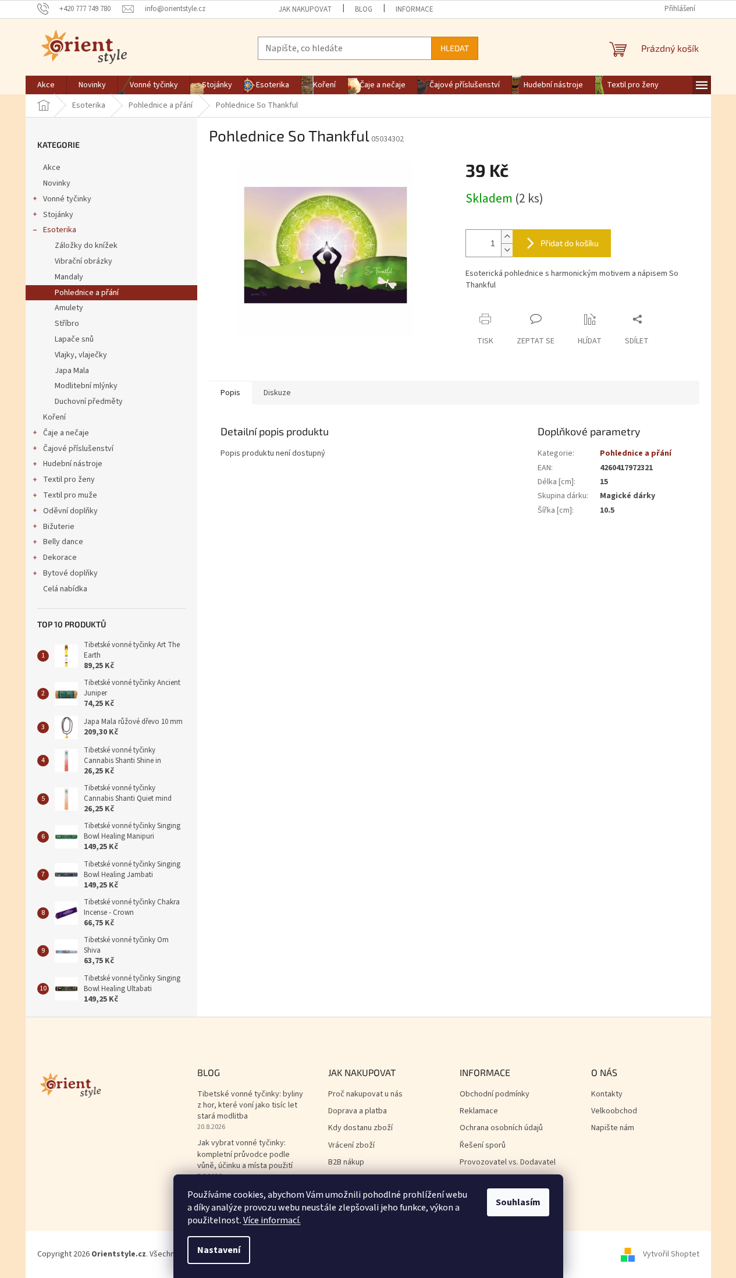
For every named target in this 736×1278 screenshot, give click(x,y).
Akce (52, 167)
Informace (414, 9)
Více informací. (272, 1220)
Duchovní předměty (89, 401)
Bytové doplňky (70, 573)
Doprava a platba (357, 1111)
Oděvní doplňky (70, 511)
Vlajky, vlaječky (81, 355)
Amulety (69, 308)
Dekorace (60, 557)
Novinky (56, 183)
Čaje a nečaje (66, 433)
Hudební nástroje (72, 464)
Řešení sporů (483, 1145)
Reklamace (479, 1111)
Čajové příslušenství (78, 449)
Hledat (454, 48)
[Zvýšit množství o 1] (507, 236)
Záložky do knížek (86, 245)
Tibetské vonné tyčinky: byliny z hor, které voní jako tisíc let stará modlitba (250, 1106)
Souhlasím (518, 1202)
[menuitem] (46, 85)
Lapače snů (74, 339)
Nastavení (218, 1250)
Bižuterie (58, 526)
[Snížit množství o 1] (507, 250)
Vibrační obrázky (83, 261)
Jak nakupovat (305, 9)
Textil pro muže (70, 495)
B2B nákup (346, 1162)
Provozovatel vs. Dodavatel (508, 1162)
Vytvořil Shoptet (671, 1254)
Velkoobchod (614, 1111)
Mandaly (69, 277)
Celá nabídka (65, 589)
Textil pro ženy (69, 479)
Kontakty (607, 1094)
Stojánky (58, 215)
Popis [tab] (230, 393)
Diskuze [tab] (277, 393)
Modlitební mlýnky (86, 386)
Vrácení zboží (351, 1145)
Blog (363, 9)
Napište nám (612, 1128)
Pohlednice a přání (87, 293)
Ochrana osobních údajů (501, 1128)
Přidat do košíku (570, 243)
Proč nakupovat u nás (365, 1094)
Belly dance (63, 542)
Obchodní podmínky (494, 1094)
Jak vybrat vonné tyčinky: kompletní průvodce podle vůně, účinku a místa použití (245, 1155)
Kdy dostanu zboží (360, 1128)
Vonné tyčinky (67, 199)
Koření (54, 417)
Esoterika (59, 230)
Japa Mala (72, 371)
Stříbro (67, 323)
